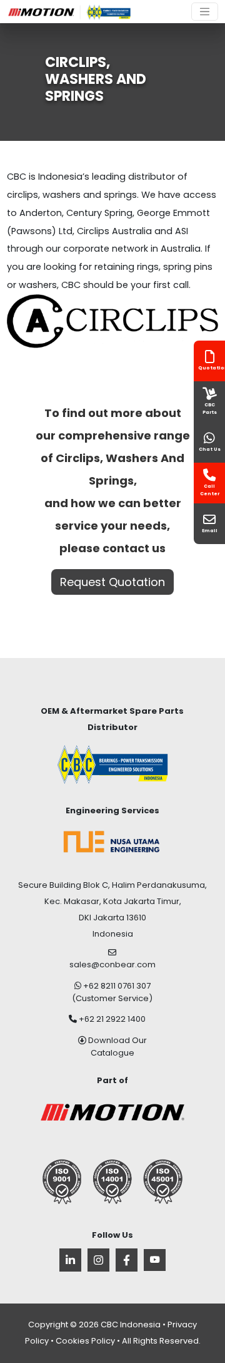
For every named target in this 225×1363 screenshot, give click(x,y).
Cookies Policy (85, 1341)
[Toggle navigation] (204, 12)
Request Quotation (112, 582)
